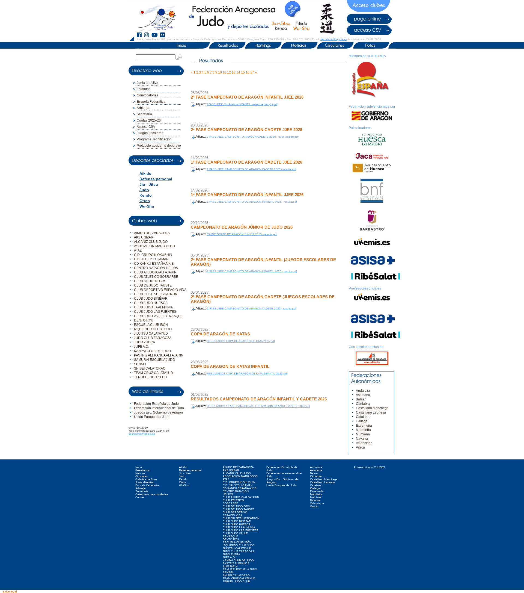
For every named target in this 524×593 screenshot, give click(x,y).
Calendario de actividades (151, 494)
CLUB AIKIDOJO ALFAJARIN (155, 272)
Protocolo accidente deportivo (159, 145)
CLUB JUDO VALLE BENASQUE (158, 316)
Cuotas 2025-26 (149, 120)
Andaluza (363, 391)
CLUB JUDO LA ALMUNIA (153, 307)
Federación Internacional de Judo (159, 408)
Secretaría (144, 114)
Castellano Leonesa (371, 412)
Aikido (145, 173)
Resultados (142, 470)
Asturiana (363, 395)
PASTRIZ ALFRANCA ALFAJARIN (158, 355)
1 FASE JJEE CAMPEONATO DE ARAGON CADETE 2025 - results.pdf (251, 169)
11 (224, 72)
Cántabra (363, 404)
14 (238, 72)
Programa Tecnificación (154, 139)
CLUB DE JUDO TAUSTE (153, 285)
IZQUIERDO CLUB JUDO (153, 329)
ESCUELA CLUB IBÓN (151, 325)
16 (247, 72)
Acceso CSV (146, 127)
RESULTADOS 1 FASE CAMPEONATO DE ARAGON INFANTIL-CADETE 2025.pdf (258, 406)
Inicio (138, 467)
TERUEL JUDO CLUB (150, 377)
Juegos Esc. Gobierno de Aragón (158, 412)
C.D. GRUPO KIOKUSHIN (153, 255)
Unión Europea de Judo (151, 417)
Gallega (362, 421)
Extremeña (364, 425)
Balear (361, 399)
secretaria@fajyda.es (333, 39)
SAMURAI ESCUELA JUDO (154, 360)
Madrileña (363, 430)
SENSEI (140, 364)
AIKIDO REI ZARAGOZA (152, 233)
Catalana (363, 417)
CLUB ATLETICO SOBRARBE (156, 277)
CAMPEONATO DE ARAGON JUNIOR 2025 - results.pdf (242, 234)
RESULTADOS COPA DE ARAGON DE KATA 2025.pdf (241, 341)
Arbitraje (143, 108)
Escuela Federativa (151, 102)
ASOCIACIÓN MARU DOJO (154, 246)
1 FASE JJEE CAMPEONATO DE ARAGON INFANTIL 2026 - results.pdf (252, 201)
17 (252, 72)
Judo (144, 190)
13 (234, 72)
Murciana (363, 434)
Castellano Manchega (372, 408)
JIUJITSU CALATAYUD (151, 333)
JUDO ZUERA (144, 342)
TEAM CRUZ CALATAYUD (153, 373)
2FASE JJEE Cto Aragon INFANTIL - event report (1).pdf (242, 104)
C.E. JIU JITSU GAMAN (151, 259)
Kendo (145, 195)
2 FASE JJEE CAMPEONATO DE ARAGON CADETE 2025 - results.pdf (251, 308)
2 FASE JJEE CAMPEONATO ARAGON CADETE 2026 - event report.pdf (253, 136)
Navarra (362, 439)
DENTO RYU (143, 320)
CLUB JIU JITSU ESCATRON (155, 294)
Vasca (360, 447)
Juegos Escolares (150, 133)
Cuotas (139, 497)
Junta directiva (147, 83)
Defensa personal (155, 179)
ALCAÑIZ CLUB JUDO (151, 242)
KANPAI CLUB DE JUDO (152, 351)
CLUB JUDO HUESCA (151, 303)
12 (229, 72)
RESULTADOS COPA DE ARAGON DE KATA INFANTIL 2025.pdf (247, 373)
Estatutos (143, 89)
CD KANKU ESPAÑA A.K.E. (154, 263)
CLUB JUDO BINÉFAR (151, 298)
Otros (144, 201)
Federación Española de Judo (156, 404)
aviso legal (10, 591)
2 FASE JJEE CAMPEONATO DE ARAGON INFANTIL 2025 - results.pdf (252, 271)
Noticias (140, 473)
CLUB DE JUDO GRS (150, 281)
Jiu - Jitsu (148, 184)
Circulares (141, 476)
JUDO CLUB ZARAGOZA (152, 338)
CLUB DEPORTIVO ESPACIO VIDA (160, 290)
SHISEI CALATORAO (149, 368)
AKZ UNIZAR (143, 237)
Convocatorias (147, 95)
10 (220, 72)
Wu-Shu (146, 206)
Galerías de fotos (146, 479)
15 (243, 72)
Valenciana (364, 443)
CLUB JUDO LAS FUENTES (155, 312)
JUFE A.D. (141, 347)
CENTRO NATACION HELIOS (156, 268)
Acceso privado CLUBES (369, 467)
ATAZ (138, 250)
